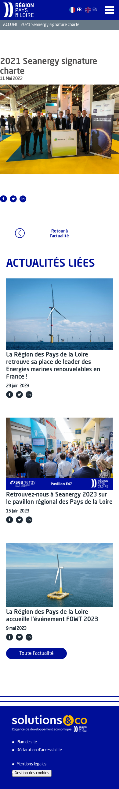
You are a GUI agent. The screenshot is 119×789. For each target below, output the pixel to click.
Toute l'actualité (36, 653)
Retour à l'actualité (59, 233)
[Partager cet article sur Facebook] (9, 394)
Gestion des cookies (32, 773)
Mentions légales (31, 764)
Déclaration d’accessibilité (39, 750)
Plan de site (26, 742)
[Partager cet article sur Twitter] (13, 198)
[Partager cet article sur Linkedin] (23, 198)
